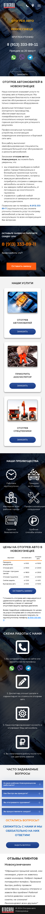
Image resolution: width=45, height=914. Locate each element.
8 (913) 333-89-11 (22, 44)
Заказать (22, 74)
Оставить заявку (21, 266)
